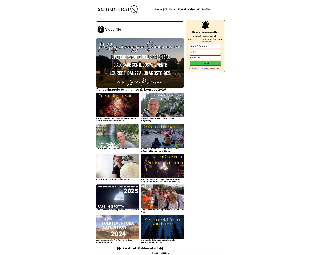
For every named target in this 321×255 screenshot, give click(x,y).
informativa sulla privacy (205, 68)
